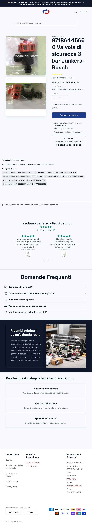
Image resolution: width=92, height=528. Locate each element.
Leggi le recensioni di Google (63, 77)
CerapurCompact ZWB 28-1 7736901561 (19, 172)
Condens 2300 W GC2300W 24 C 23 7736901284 (22, 176)
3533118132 (72, 479)
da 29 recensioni (45, 230)
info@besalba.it (74, 486)
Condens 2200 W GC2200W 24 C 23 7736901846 (56, 172)
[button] (5, 11)
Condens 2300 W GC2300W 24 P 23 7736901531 (64, 176)
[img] (46, 227)
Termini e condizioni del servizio (14, 466)
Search (9, 460)
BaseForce (19, 521)
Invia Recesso (12, 481)
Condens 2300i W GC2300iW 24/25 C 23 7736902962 (24, 184)
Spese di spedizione (59, 89)
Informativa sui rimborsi (12, 474)
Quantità (55, 94)
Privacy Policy (12, 487)
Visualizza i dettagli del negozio (68, 132)
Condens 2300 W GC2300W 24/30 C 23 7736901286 (24, 180)
